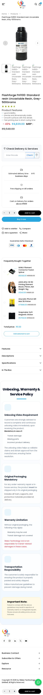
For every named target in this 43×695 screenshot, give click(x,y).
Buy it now (21, 219)
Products (14, 14)
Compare (26, 228)
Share (24, 233)
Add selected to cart (21, 334)
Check (30, 155)
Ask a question (11, 233)
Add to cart (30, 213)
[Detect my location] (36, 155)
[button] (37, 43)
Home (4, 14)
